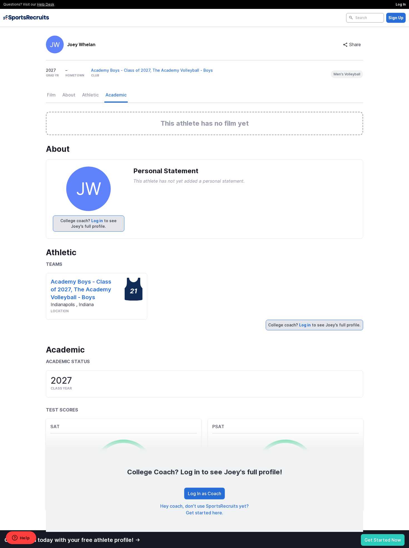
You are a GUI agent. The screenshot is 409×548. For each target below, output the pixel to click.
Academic (116, 95)
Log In (401, 4)
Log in (97, 220)
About (68, 95)
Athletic (90, 95)
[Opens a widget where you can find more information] (21, 538)
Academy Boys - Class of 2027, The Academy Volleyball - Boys (152, 70)
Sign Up (395, 17)
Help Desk (45, 4)
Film (51, 95)
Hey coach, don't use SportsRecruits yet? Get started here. (204, 509)
